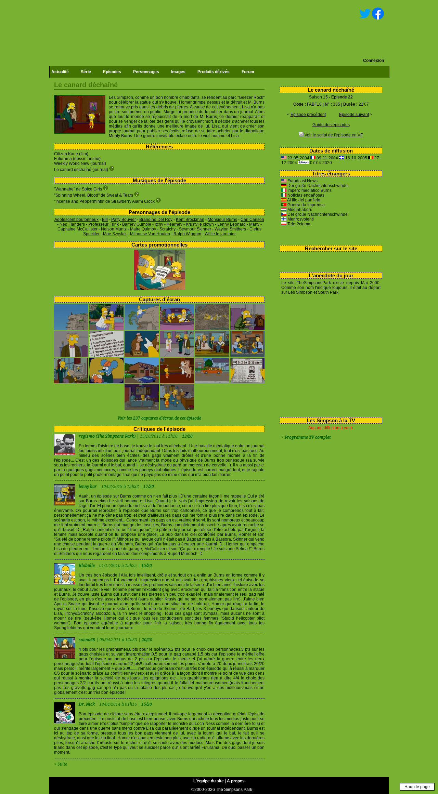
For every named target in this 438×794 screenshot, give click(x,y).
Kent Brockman (190, 219)
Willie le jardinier (220, 233)
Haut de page (417, 786)
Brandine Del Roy (155, 219)
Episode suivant (354, 114)
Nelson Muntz (114, 229)
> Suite (60, 764)
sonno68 (87, 639)
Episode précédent (308, 114)
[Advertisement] (328, 354)
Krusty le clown (200, 224)
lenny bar (88, 486)
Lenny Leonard (231, 224)
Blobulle (87, 565)
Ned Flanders (72, 224)
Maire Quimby (143, 229)
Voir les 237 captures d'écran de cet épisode (159, 418)
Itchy (159, 224)
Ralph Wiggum (187, 233)
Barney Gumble (136, 224)
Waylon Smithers (230, 229)
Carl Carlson (252, 219)
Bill (105, 219)
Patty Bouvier (123, 219)
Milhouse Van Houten (150, 233)
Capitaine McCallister (77, 229)
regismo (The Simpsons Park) (107, 436)
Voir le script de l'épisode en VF (334, 135)
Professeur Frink (103, 224)
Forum (248, 71)
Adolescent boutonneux (76, 219)
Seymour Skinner (195, 229)
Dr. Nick (87, 704)
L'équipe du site (208, 781)
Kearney (174, 224)
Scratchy (167, 229)
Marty (254, 224)
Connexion (373, 60)
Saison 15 (318, 97)
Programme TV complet (308, 437)
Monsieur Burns (222, 219)
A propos (236, 781)
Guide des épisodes (331, 124)
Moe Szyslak (115, 233)
